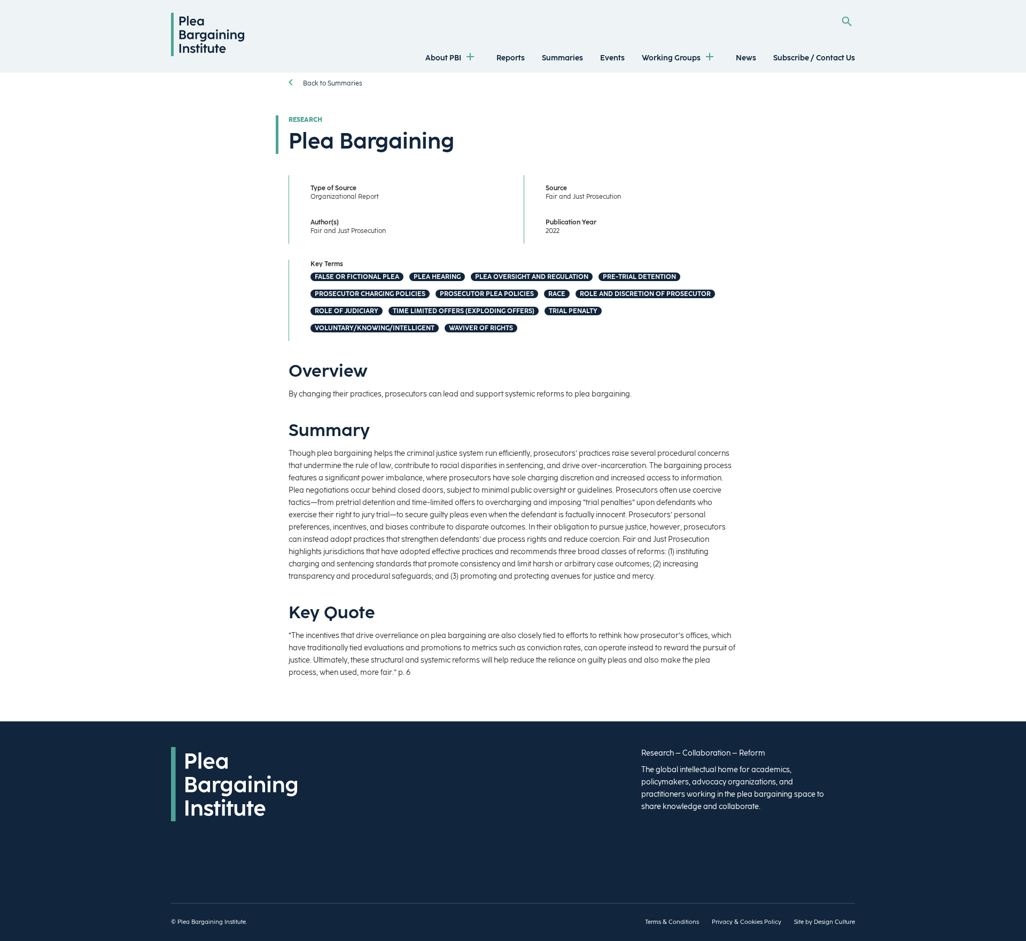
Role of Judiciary (346, 311)
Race (556, 294)
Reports (510, 58)
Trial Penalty (573, 311)
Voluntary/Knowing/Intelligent (374, 328)
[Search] (846, 21)
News (746, 58)
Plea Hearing (437, 277)
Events (612, 58)
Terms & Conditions (672, 922)
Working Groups (671, 58)
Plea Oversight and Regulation (531, 277)
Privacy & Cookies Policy (746, 922)
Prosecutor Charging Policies (370, 294)
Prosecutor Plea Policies (487, 294)
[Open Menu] (470, 58)
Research (305, 119)
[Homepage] (207, 53)
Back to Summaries (331, 83)
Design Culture (834, 922)
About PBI (443, 58)
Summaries (562, 58)
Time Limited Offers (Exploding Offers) (463, 311)
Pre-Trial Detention (639, 277)
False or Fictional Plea (357, 277)
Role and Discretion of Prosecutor (645, 294)
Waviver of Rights (481, 328)
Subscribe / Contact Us (814, 58)
